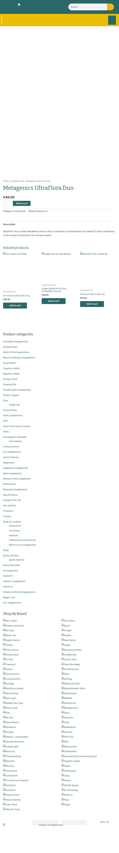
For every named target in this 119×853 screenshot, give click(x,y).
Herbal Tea (14, 405)
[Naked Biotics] (11, 722)
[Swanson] (67, 717)
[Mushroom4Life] (71, 683)
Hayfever (13, 535)
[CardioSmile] (10, 775)
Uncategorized (10, 570)
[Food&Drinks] (69, 654)
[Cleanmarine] (69, 693)
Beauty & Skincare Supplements (19, 357)
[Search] (110, 7)
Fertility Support (11, 395)
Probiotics (8, 511)
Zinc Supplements (12, 602)
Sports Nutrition (11, 555)
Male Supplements (12, 473)
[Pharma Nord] (11, 654)
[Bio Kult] (8, 717)
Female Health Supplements (17, 390)
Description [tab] (9, 224)
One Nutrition (9, 505)
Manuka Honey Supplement (17, 478)
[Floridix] (66, 635)
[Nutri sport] (9, 698)
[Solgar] (66, 645)
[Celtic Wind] (10, 804)
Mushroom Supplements (15, 489)
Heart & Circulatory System (17, 426)
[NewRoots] (9, 727)
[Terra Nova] (68, 620)
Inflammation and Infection (22, 540)
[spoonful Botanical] (13, 741)
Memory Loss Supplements (22, 545)
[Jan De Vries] (69, 659)
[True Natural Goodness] (16, 780)
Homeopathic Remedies (15, 437)
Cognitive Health (11, 368)
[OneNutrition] (69, 751)
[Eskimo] (8, 669)
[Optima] (66, 780)
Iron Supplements (12, 452)
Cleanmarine (9, 363)
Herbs (6, 431)
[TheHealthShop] (12, 756)
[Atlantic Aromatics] (13, 625)
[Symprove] (9, 790)
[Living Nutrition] (12, 678)
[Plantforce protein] (13, 688)
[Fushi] (65, 722)
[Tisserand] (9, 664)
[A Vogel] (66, 630)
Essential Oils (9, 384)
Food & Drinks (10, 410)
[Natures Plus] (10, 693)
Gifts (5, 421)
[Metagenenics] (70, 707)
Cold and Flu (15, 526)
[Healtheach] (10, 770)
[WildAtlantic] (69, 727)
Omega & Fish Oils (12, 500)
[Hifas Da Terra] (11, 809)
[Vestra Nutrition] (12, 799)
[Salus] (65, 712)
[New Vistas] (10, 620)
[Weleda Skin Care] (13, 703)
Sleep (6, 550)
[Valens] (66, 766)
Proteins (7, 516)
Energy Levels (10, 379)
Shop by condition (12, 521)
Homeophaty (15, 441)
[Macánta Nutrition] (72, 649)
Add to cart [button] (15, 305)
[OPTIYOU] (67, 736)
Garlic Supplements (12, 415)
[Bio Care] (8, 630)
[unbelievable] (10, 746)
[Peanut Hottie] (11, 795)
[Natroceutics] (69, 746)
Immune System (11, 446)
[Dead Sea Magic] (71, 664)
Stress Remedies (11, 565)
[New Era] (8, 766)
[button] (112, 20)
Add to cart (21, 203)
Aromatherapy (10, 347)
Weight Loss (9, 597)
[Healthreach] (69, 770)
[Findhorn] (67, 795)
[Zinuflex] (8, 732)
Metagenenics (41, 211)
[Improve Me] (10, 707)
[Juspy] (66, 775)
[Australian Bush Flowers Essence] (79, 756)
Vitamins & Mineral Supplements (19, 592)
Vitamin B (8, 576)
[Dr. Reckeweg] (70, 790)
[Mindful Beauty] (70, 785)
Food (5, 400)
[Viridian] (8, 645)
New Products (10, 495)
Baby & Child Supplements (16, 352)
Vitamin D (8, 586)
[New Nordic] (69, 640)
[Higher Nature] (11, 640)
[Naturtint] (8, 761)
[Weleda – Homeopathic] (16, 736)
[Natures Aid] (69, 703)
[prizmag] (67, 678)
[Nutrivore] (9, 751)
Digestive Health (11, 374)
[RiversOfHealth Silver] (73, 688)
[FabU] (65, 674)
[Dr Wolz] (8, 659)
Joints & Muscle (11, 457)
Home (6, 181)
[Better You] (9, 635)
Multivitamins (9, 484)
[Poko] (65, 799)
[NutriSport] (9, 785)
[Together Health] (71, 761)
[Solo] (6, 712)
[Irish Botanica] (11, 674)
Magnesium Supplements (15, 468)
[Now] (65, 741)
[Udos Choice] (10, 649)
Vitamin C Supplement (14, 581)
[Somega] (8, 683)
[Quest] (66, 625)
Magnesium (9, 462)
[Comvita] (67, 732)
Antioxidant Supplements (15, 341)
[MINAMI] (67, 698)
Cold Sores (14, 530)
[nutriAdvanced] (70, 669)
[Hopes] (66, 804)
